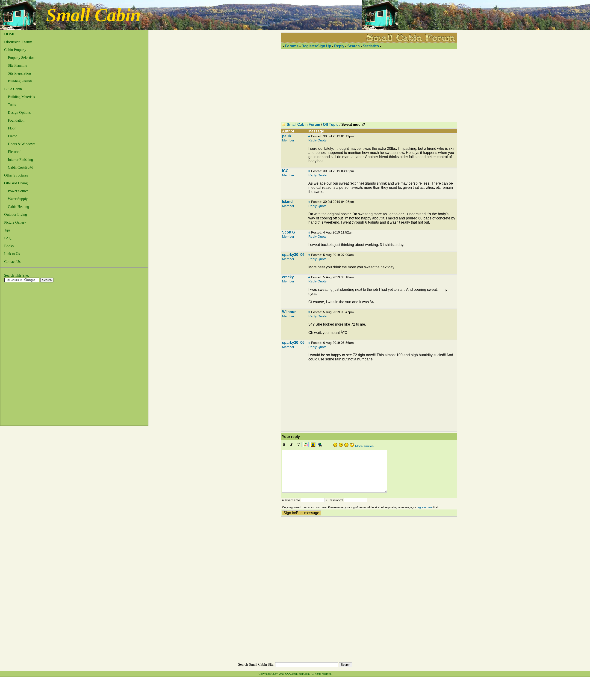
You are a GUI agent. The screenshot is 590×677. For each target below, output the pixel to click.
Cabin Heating (18, 207)
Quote (322, 140)
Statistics (371, 46)
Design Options (19, 112)
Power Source (18, 191)
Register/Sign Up (316, 46)
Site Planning (17, 65)
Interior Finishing (20, 160)
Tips (7, 230)
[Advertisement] (18, 355)
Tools (12, 105)
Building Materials (21, 97)
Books (9, 246)
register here (425, 507)
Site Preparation (19, 73)
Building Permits (20, 81)
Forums (291, 46)
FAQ (8, 238)
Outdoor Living (15, 214)
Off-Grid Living (16, 183)
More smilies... (365, 446)
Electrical (14, 152)
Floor (12, 128)
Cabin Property (15, 50)
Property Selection (21, 58)
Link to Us (12, 254)
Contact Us (12, 262)
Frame (12, 136)
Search (353, 46)
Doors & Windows (21, 144)
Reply (339, 46)
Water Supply (18, 199)
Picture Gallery (15, 222)
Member (288, 140)
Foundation (16, 120)
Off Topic (331, 124)
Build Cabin (13, 89)
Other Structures (16, 175)
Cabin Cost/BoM (20, 167)
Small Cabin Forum (303, 124)
